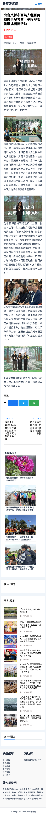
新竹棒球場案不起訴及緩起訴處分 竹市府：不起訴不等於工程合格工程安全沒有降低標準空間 (30, 684)
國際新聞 (6, 763)
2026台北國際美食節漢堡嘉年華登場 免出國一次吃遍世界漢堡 (31, 625)
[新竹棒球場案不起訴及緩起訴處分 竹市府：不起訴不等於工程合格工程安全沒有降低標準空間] (10, 686)
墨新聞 (7, 43)
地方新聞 (6, 760)
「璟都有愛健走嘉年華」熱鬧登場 (30, 610)
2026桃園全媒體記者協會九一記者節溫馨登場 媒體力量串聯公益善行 (31, 639)
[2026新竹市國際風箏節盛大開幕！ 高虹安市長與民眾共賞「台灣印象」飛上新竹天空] (10, 670)
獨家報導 (6, 766)
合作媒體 (8, 37)
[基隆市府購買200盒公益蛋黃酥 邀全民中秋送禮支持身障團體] (10, 655)
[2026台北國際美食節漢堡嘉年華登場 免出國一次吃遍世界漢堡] (10, 627)
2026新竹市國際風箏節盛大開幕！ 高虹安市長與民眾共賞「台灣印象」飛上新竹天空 (31, 668)
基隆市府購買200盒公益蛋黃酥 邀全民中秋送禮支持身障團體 (30, 653)
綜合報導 (6, 769)
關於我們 (6, 775)
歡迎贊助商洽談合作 (33, 760)
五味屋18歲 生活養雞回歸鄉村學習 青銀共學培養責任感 (30, 718)
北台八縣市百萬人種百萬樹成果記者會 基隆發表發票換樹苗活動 (23, 382)
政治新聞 (6, 772)
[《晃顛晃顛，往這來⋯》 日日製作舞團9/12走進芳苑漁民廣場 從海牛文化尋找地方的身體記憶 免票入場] (10, 704)
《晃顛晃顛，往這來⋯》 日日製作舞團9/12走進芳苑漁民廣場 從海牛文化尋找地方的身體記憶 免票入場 (31, 701)
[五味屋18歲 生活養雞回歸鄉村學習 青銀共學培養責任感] (10, 720)
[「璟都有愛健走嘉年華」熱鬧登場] (10, 613)
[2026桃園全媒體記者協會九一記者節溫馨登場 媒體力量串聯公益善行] (10, 641)
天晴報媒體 (10, 4)
